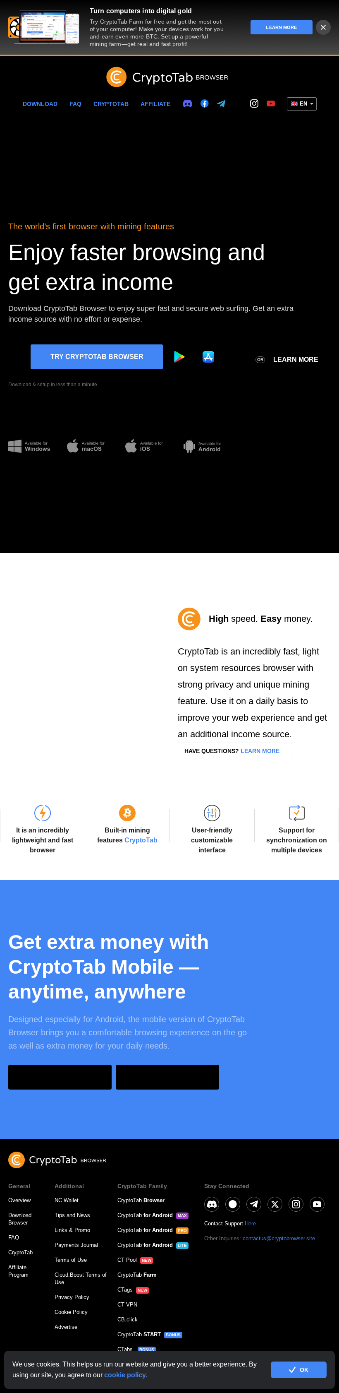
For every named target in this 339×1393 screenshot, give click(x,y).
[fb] (205, 103)
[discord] (187, 104)
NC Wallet (67, 1200)
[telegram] (221, 104)
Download (40, 104)
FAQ (75, 104)
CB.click (127, 1319)
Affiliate (155, 104)
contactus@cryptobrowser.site (279, 1238)
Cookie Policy (71, 1312)
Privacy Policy (72, 1297)
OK (304, 1370)
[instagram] (254, 103)
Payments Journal (76, 1245)
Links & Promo (72, 1230)
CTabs (125, 1349)
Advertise (66, 1327)
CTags (125, 1290)
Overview (19, 1200)
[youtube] (271, 104)
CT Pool (127, 1260)
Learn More (295, 359)
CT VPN (127, 1305)
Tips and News (72, 1215)
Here (250, 1223)
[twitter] (238, 103)
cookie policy (125, 1375)
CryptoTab (111, 104)
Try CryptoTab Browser (96, 356)
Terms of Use (71, 1260)
